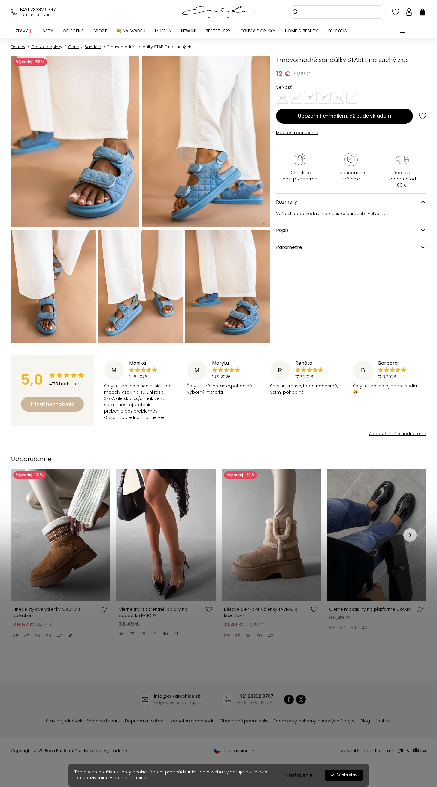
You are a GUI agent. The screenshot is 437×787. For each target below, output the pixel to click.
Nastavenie (298, 775)
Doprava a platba (144, 721)
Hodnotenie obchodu (191, 721)
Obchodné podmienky (244, 721)
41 (70, 636)
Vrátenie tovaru (103, 721)
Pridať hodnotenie (52, 404)
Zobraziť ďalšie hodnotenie (397, 434)
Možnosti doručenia (297, 133)
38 (37, 636)
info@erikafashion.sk (177, 696)
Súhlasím (346, 775)
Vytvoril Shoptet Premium (367, 751)
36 (15, 636)
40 (59, 636)
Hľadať (295, 12)
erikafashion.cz (301, 699)
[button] (410, 535)
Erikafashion (289, 699)
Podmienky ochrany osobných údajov (314, 721)
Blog (365, 721)
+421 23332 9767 (37, 10)
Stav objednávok (64, 721)
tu (146, 778)
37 (26, 636)
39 (48, 636)
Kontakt (383, 721)
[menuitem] (24, 31)
